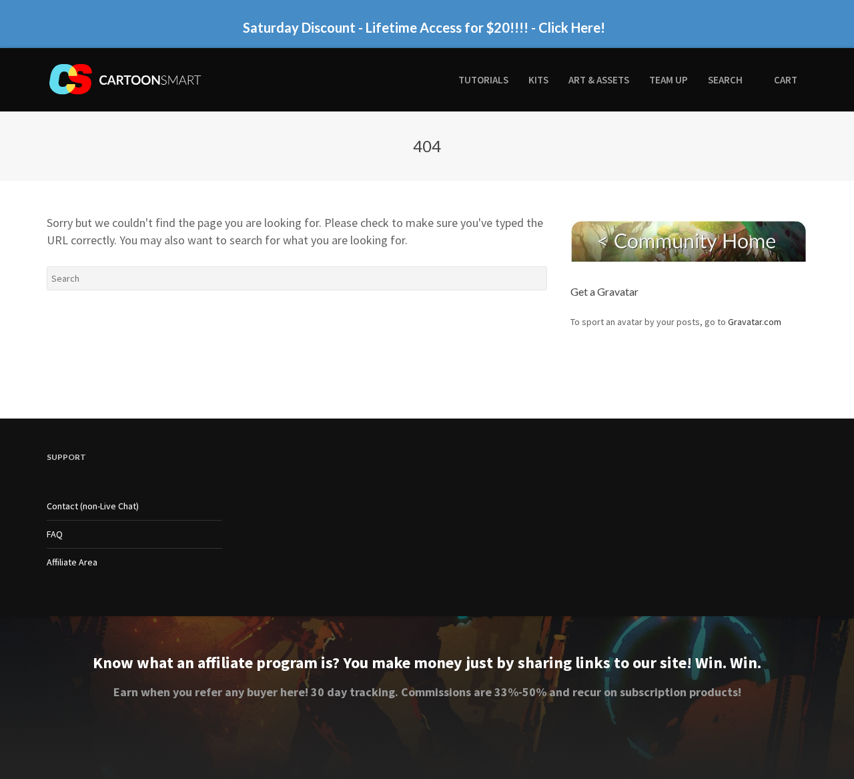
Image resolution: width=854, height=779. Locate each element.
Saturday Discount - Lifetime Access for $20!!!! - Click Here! (424, 27)
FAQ (55, 534)
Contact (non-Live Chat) (93, 506)
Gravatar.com (754, 322)
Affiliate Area (72, 562)
